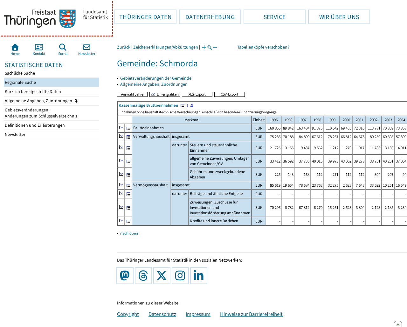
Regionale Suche (20, 82)
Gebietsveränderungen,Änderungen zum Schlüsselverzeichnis (40, 113)
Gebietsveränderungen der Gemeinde (155, 78)
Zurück (123, 47)
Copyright (128, 313)
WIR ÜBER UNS (333, 17)
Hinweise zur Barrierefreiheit (251, 313)
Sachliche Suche (19, 73)
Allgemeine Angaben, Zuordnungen (39, 101)
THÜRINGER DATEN (143, 17)
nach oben (129, 233)
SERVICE (265, 17)
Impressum (198, 313)
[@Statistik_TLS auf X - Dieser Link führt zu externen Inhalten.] (163, 276)
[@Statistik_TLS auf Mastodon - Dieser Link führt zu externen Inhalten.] (126, 276)
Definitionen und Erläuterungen (34, 125)
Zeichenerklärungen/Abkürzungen (165, 47)
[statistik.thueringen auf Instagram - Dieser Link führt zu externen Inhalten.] (181, 276)
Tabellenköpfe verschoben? (263, 47)
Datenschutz (162, 313)
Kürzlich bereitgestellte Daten (32, 92)
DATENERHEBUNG (207, 17)
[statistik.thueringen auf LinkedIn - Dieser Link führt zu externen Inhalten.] (200, 276)
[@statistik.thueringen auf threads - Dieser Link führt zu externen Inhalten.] (144, 276)
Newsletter (14, 134)
